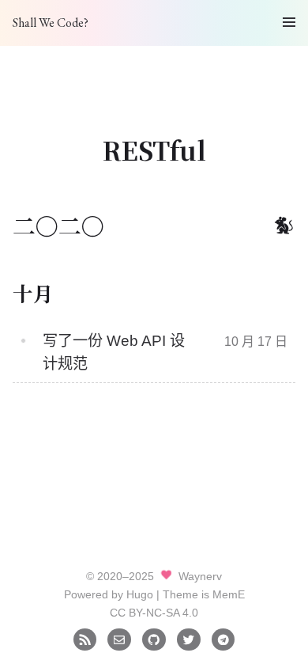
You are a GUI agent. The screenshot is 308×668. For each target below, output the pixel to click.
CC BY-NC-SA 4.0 (154, 612)
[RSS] (84, 638)
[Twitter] (188, 638)
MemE (228, 594)
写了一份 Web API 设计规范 (114, 352)
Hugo (139, 594)
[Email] (118, 638)
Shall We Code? (50, 22)
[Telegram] (223, 638)
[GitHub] (153, 638)
